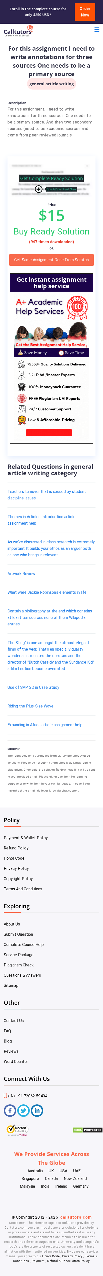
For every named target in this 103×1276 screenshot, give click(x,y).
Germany (80, 1186)
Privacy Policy (16, 868)
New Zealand (75, 1178)
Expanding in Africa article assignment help (45, 724)
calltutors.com (76, 1217)
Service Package (19, 954)
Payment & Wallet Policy (26, 837)
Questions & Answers (22, 975)
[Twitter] (23, 1110)
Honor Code (14, 858)
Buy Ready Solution (52, 231)
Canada (51, 1178)
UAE (76, 1170)
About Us (12, 924)
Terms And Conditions (23, 889)
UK (51, 1170)
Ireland (61, 1186)
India (45, 1186)
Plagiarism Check (19, 965)
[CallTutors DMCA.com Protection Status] (87, 1131)
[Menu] (96, 30)
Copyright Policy (18, 878)
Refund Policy (16, 848)
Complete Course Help (24, 944)
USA (63, 1170)
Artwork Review (21, 573)
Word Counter (16, 1061)
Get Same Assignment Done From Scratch (51, 259)
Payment (38, 1261)
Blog (8, 1041)
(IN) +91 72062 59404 (27, 1096)
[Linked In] (37, 1110)
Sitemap (11, 985)
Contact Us (14, 1020)
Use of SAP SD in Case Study (33, 687)
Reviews (11, 1051)
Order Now (85, 11)
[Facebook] (10, 1110)
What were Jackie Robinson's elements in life (47, 592)
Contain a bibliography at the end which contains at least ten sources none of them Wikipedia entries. (50, 617)
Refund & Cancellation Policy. (68, 1261)
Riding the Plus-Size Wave (31, 706)
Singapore (30, 1178)
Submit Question (18, 934)
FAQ (7, 1031)
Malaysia (27, 1186)
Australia (35, 1170)
